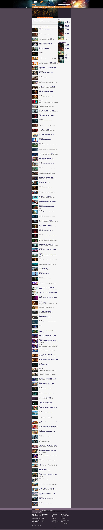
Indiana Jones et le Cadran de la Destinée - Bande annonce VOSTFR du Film (47, 355)
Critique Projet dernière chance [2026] (65, 516)
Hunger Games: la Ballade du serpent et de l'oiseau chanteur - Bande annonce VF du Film (48, 302)
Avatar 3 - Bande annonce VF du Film (67, 34)
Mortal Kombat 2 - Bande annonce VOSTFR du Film (46, 91)
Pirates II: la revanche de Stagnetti (55, 521)
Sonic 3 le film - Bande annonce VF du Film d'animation (47, 191)
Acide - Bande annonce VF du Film (43, 268)
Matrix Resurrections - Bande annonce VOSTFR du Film (47, 244)
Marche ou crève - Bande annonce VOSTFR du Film (46, 72)
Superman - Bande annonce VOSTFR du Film (45, 139)
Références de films (51, 7)
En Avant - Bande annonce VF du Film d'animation (46, 503)
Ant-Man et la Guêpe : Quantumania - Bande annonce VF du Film (48, 455)
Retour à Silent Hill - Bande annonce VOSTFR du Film (46, 29)
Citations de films (42, 7)
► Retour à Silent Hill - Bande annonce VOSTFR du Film (45, 17)
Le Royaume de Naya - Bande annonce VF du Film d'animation (48, 407)
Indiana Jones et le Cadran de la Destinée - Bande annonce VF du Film (48, 360)
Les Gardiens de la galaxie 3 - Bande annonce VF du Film (47, 349)
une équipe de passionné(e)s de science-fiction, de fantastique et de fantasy (37, 512)
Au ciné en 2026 (47, 6)
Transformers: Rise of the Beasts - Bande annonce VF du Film (48, 373)
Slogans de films (55, 7)
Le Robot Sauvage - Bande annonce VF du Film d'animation (47, 211)
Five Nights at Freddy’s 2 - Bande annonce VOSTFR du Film (47, 67)
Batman (43, 518)
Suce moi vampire (54, 520)
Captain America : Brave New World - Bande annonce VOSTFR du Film (48, 202)
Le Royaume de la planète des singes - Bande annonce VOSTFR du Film (48, 254)
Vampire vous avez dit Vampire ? (36, 517)
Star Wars (43, 521)
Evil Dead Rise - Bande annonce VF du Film (45, 416)
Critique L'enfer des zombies (64, 523)
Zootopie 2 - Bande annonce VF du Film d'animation (46, 38)
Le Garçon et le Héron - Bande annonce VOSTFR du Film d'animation (47, 288)
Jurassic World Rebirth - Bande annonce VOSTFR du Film (47, 144)
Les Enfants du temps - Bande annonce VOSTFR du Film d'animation (47, 494)
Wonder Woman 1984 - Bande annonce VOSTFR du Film (46, 488)
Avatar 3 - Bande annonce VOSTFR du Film (45, 124)
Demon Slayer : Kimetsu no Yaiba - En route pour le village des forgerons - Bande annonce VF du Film (48, 451)
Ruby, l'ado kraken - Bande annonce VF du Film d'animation (47, 378)
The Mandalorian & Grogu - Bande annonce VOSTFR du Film (47, 57)
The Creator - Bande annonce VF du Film (44, 316)
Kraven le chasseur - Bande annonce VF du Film (45, 311)
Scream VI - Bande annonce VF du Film (44, 440)
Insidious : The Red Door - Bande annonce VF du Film (46, 392)
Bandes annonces (43, 6)
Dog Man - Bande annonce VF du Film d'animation (46, 158)
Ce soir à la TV (51, 6)
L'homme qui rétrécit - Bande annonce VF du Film (46, 77)
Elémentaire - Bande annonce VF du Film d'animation (46, 383)
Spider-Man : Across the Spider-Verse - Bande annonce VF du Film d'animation (48, 345)
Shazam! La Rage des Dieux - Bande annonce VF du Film (47, 431)
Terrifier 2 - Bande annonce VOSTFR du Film (45, 459)
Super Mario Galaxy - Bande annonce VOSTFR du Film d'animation (48, 62)
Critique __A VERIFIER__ (64, 522)
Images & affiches (38, 7)
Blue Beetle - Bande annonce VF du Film (44, 325)
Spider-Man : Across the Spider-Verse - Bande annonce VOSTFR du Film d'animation (48, 341)
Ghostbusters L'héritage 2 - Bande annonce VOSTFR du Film (47, 249)
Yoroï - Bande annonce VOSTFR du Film (44, 53)
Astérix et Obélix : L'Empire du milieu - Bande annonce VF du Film (48, 464)
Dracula (43, 515)
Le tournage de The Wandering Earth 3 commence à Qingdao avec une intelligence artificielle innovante (36, 521)
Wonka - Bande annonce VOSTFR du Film (44, 273)
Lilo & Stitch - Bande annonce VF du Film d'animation (46, 163)
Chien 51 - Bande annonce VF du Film (44, 48)
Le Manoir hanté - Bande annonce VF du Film (45, 388)
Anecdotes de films (46, 7)
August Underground (54, 516)
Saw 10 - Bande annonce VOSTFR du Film (44, 278)
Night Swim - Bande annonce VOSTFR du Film (45, 263)
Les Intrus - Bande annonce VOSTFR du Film (45, 215)
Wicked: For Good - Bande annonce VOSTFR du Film (46, 81)
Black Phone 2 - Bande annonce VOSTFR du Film (45, 120)
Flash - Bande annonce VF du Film (43, 364)
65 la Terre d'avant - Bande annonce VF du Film (45, 436)
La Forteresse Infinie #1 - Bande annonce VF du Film (46, 96)
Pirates (52, 515)
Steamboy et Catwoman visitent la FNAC (36, 525)
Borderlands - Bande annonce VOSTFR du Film (45, 225)
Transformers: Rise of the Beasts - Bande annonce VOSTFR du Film (48, 369)
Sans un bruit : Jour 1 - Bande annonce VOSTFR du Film (46, 239)
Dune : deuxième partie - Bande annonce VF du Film (46, 306)
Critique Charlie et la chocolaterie (65, 515)
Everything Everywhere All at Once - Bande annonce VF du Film (48, 445)
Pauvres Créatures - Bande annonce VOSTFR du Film (46, 258)
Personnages (34, 7)
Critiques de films (34, 6)
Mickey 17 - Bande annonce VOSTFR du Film (45, 196)
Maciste (43, 520)
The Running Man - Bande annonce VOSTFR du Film (46, 43)
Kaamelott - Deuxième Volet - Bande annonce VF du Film (47, 86)
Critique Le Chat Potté (63, 518)
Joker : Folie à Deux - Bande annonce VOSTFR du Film (46, 220)
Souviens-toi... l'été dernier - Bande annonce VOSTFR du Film (47, 148)
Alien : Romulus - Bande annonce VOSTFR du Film (46, 230)
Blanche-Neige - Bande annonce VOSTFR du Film (46, 177)
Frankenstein (43, 516)
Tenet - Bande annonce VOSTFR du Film (44, 479)
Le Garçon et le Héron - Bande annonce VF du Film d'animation (48, 292)
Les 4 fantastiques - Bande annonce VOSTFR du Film (46, 134)
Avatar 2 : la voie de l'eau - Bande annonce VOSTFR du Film (47, 153)
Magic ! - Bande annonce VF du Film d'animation (46, 397)
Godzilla (43, 517)
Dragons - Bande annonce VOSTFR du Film (45, 172)
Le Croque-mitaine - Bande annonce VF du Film (45, 402)
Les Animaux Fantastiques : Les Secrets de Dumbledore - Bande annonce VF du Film (48, 475)
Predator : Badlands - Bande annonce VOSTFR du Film (46, 110)
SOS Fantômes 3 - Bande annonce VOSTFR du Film (46, 483)
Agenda (58, 7)
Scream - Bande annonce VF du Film (44, 469)
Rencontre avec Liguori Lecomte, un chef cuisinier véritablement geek (36, 516)
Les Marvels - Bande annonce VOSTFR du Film (45, 282)
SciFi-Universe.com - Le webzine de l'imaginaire (38, 2)
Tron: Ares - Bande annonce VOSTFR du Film (45, 129)
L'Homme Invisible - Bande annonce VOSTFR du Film (46, 498)
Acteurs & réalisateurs (66, 6)
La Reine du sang (54, 518)
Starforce (53, 517)
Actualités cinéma (39, 6)
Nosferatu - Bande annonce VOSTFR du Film (45, 187)
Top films (56, 6)
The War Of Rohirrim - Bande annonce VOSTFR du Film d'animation (46, 207)
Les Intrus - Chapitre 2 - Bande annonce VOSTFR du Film (47, 115)
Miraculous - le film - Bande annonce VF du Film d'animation (47, 335)
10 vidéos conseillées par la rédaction (36, 515)
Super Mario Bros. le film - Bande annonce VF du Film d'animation (48, 426)
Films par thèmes (59, 6)
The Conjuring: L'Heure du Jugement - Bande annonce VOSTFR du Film (48, 101)
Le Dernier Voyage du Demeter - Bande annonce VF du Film (47, 321)
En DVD (54, 6)
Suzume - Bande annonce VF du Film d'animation (46, 412)
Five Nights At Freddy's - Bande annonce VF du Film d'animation (48, 297)
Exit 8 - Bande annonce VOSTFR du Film (44, 105)
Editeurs (62, 6)
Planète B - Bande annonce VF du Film (44, 182)
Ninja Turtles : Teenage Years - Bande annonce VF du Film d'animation (47, 331)
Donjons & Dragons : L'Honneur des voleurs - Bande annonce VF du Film (48, 422)
